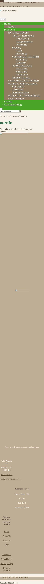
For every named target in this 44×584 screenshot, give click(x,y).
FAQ (7, 545)
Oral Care (21, 71)
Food (19, 50)
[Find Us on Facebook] (1, 1)
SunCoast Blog (13, 104)
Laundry (21, 62)
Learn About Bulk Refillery (23, 80)
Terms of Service (6, 569)
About (11, 26)
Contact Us (6, 555)
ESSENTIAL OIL (21, 77)
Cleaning (21, 59)
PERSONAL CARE (22, 65)
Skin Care (22, 74)
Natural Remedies (23, 35)
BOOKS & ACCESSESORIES (24, 95)
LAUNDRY (18, 89)
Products (9, 29)
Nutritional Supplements (24, 40)
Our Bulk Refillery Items (22, 83)
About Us (7, 536)
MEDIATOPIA (13, 583)
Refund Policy (7, 559)
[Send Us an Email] (0, 1)
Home (7, 23)
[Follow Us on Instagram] (3, 1)
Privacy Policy (7, 563)
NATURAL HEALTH (18, 32)
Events (8, 101)
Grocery (16, 47)
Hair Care (21, 68)
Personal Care (20, 92)
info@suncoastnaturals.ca (10, 479)
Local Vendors (16, 98)
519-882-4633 (6, 474)
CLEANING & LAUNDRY (25, 56)
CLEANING (18, 86)
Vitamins (21, 44)
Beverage (21, 53)
